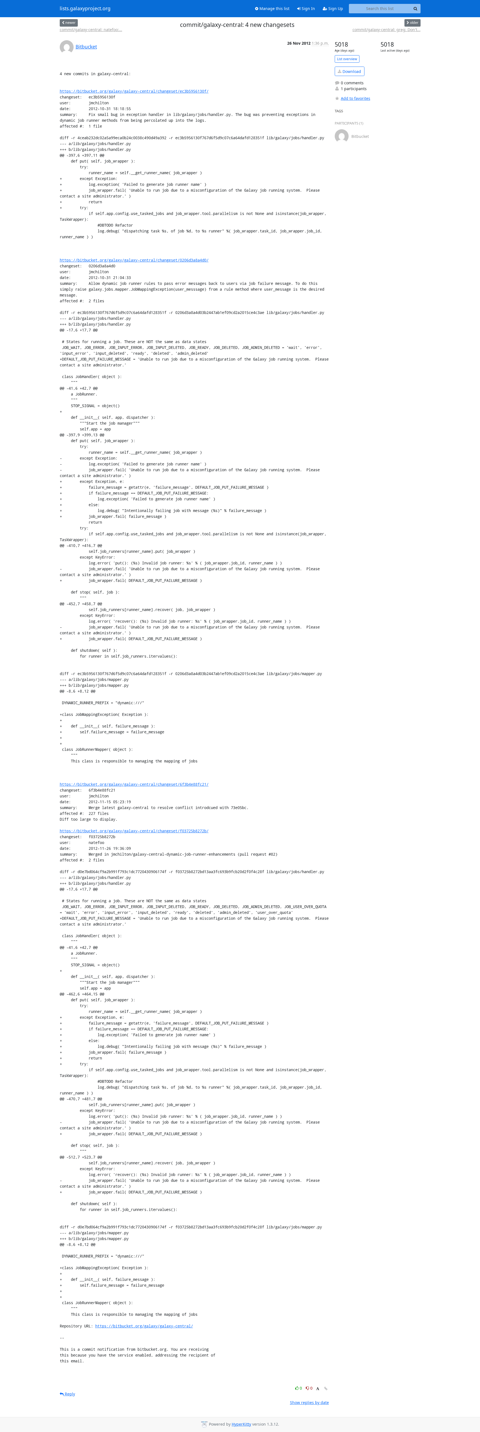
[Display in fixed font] (317, 1389)
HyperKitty (241, 1424)
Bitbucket (86, 46)
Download (351, 71)
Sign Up (335, 8)
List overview (347, 59)
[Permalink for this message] (326, 1388)
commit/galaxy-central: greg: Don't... (386, 29)
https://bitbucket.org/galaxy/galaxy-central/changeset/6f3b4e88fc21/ (134, 784)
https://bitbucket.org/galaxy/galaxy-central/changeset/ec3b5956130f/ (134, 91)
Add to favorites (355, 98)
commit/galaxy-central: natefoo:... (91, 29)
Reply (69, 1393)
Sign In (308, 8)
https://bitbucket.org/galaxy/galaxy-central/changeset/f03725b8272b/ (134, 830)
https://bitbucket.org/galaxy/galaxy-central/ (144, 1326)
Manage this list (273, 8)
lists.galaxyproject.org (85, 8)
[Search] (416, 8)
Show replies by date (309, 1402)
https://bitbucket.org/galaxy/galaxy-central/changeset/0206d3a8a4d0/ (134, 260)
